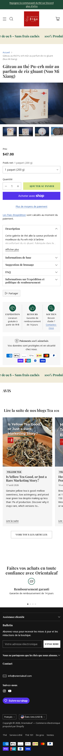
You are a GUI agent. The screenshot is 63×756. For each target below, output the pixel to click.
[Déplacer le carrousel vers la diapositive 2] (30, 604)
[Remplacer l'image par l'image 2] (26, 131)
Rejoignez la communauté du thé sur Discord (32, 2)
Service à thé (16, 734)
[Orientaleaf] (31, 19)
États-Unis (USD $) (34, 716)
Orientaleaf (26, 722)
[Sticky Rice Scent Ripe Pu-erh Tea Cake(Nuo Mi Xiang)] (31, 103)
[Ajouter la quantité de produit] (18, 186)
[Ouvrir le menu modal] (4, 19)
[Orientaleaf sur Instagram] (4, 691)
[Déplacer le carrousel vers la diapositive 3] (32, 604)
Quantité (7, 179)
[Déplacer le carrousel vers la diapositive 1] (27, 604)
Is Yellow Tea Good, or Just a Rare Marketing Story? (26, 478)
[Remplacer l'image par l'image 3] (42, 131)
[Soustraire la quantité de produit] (6, 186)
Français (8, 716)
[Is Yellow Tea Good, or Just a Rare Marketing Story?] (27, 442)
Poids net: (17, 162)
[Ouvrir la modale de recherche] (11, 19)
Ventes (50, 734)
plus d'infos (32, 6)
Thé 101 (29, 734)
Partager (13, 293)
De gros (40, 734)
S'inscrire (52, 644)
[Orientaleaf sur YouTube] (10, 691)
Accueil (6, 52)
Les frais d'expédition (14, 215)
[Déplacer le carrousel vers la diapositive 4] (35, 604)
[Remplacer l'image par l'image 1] (10, 131)
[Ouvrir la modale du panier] (57, 19)
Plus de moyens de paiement (31, 206)
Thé (5, 734)
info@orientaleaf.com (20, 675)
